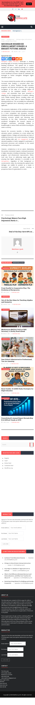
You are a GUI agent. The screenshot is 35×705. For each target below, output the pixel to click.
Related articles (6, 262)
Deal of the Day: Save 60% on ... (21, 232)
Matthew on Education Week (14, 551)
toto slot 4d (3, 687)
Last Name (4, 539)
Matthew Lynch (6, 51)
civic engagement (23, 139)
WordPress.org (8, 468)
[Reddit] (17, 58)
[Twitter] (6, 58)
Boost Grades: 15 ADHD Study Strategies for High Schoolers (17, 390)
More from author (18, 262)
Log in (6, 460)
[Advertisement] (17, 189)
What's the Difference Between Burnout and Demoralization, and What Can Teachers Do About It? (17, 576)
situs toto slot (3, 685)
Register (6, 458)
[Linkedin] (10, 58)
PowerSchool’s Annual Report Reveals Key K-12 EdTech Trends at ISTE (17, 419)
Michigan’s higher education (10, 61)
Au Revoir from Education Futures (14, 558)
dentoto (2, 681)
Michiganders (5, 161)
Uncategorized (5, 36)
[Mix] (20, 58)
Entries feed (7, 463)
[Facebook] (3, 58)
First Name (4, 533)
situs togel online (4, 680)
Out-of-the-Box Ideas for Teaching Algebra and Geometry (17, 301)
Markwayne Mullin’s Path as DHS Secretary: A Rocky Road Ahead (13, 330)
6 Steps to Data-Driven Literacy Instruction (17, 563)
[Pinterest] (13, 58)
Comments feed (8, 465)
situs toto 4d (3, 683)
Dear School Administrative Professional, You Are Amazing (16, 360)
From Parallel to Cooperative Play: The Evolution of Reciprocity (15, 289)
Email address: (5, 528)
